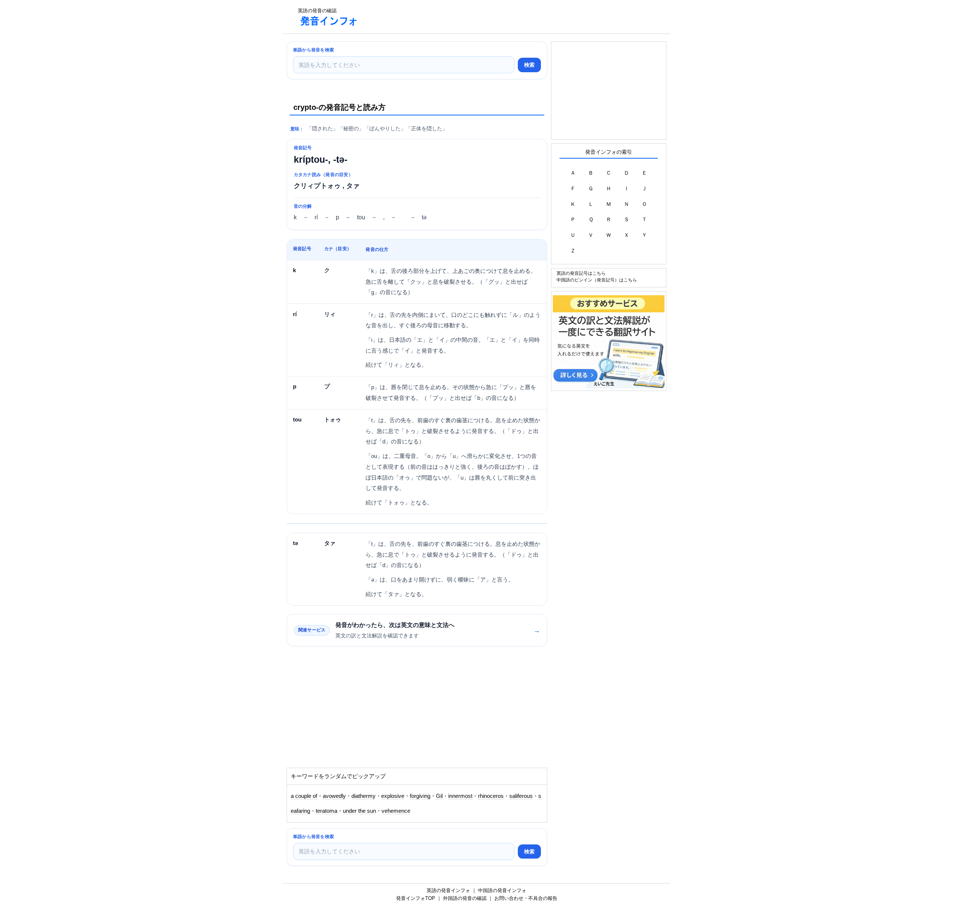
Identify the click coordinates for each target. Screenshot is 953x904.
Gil (439, 796)
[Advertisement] (500, 17)
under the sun (359, 811)
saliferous (521, 796)
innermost (460, 796)
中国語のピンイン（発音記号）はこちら (597, 279)
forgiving (420, 796)
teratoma (326, 811)
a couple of (304, 796)
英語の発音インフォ (448, 890)
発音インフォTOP (415, 898)
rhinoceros (491, 796)
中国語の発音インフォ (502, 890)
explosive (392, 796)
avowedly (334, 796)
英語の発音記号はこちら (581, 273)
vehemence (396, 811)
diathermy (363, 796)
